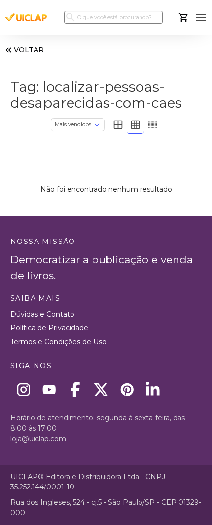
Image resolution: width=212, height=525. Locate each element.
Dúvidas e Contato (42, 314)
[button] (201, 17)
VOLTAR (29, 49)
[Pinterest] (127, 389)
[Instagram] (23, 389)
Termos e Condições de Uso (58, 341)
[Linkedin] (153, 389)
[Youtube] (49, 389)
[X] (101, 389)
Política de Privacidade (49, 327)
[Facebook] (75, 389)
